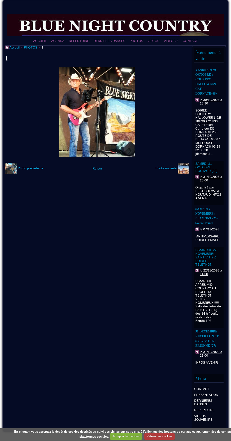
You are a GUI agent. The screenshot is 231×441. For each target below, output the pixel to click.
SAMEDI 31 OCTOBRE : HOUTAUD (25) (206, 167)
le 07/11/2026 (209, 229)
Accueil (14, 47)
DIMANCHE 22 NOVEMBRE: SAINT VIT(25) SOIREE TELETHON (206, 257)
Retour (97, 168)
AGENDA (57, 41)
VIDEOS (153, 41)
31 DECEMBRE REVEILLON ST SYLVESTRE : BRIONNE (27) (207, 338)
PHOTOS (136, 41)
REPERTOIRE (79, 41)
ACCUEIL (40, 41)
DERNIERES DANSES (109, 41)
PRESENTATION (206, 395)
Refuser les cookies (160, 436)
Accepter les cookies (126, 436)
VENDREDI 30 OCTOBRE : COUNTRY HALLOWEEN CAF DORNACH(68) (206, 81)
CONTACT (190, 41)
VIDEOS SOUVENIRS (203, 417)
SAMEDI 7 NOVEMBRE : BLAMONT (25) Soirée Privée (206, 215)
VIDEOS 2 (171, 41)
